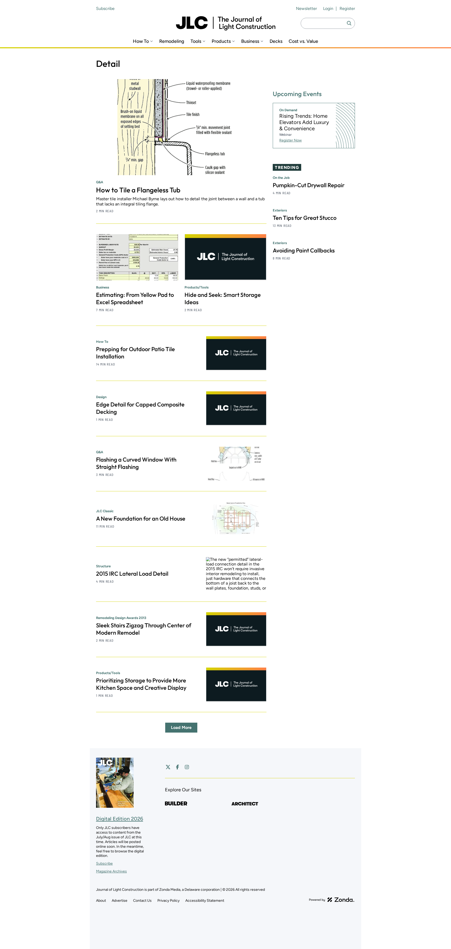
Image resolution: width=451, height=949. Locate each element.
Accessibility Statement (204, 900)
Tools (196, 41)
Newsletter (306, 8)
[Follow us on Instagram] (187, 767)
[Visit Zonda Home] (331, 899)
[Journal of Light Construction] (225, 23)
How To (141, 41)
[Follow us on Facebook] (177, 767)
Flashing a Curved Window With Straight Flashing (136, 463)
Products (221, 41)
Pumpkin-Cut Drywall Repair (309, 185)
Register (347, 8)
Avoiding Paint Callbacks (304, 250)
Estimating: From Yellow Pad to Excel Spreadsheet (135, 298)
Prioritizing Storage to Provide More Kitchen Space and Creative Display (141, 684)
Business (250, 41)
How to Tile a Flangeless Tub (138, 190)
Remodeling (171, 41)
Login (328, 8)
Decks (276, 41)
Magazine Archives (111, 871)
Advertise (119, 900)
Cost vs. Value (303, 41)
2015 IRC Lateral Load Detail (132, 573)
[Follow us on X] (168, 767)
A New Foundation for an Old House (140, 518)
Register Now (290, 140)
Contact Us (142, 900)
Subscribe (105, 8)
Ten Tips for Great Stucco (304, 217)
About (101, 900)
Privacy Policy (168, 900)
